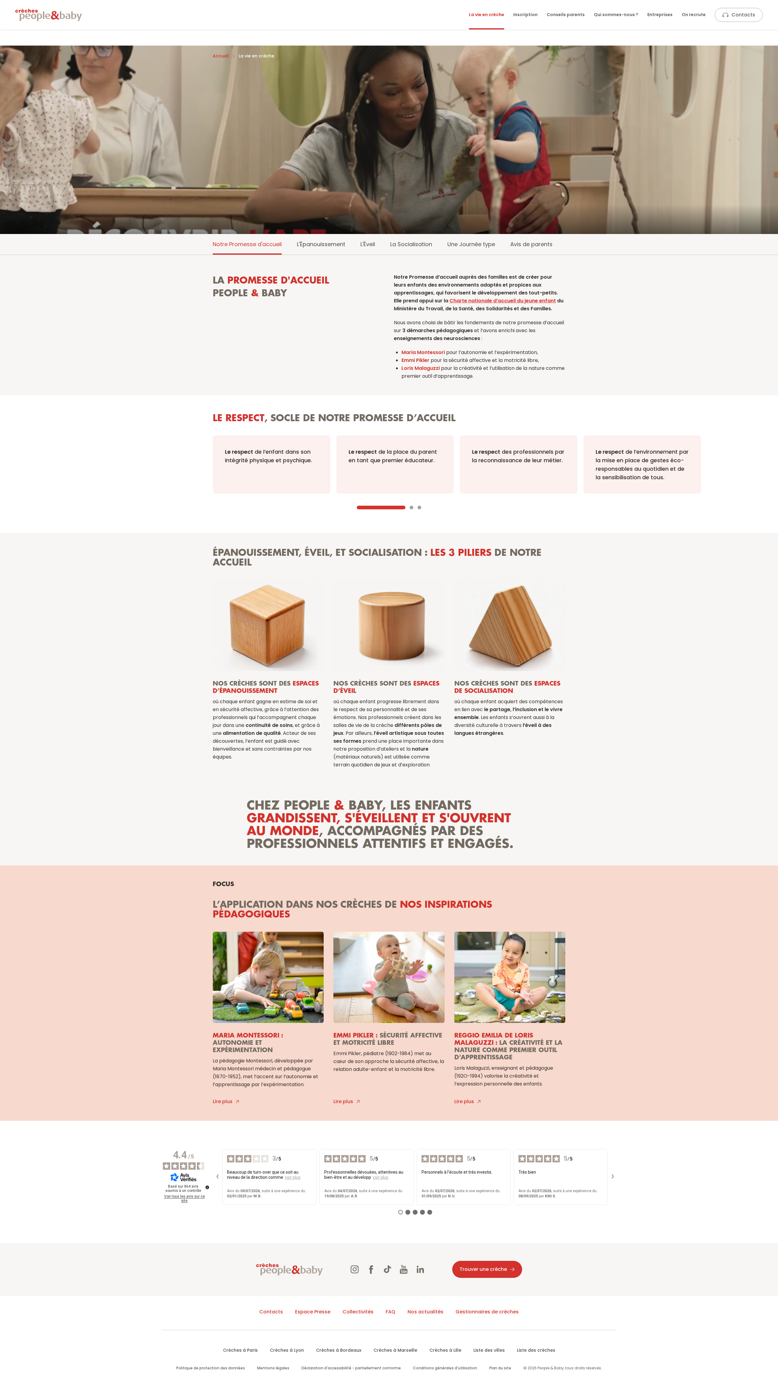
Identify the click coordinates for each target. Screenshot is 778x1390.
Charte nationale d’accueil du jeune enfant (502, 300)
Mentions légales (273, 1368)
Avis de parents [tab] (531, 244)
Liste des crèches (536, 1350)
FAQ (390, 1311)
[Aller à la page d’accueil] (48, 15)
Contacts (743, 14)
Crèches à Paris (240, 1350)
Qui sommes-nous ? (616, 15)
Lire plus (222, 1101)
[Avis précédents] (217, 1177)
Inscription (525, 15)
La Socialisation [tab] (411, 244)
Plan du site (500, 1368)
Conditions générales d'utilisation (445, 1368)
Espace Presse (312, 1311)
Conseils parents (566, 15)
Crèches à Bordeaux (338, 1350)
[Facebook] (371, 1269)
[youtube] (403, 1269)
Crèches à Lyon (287, 1350)
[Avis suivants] (612, 1177)
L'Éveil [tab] (367, 244)
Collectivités (358, 1311)
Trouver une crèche (483, 1269)
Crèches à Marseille (395, 1350)
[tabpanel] (389, 688)
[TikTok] (387, 1269)
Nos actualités (425, 1311)
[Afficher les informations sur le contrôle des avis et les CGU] (207, 1187)
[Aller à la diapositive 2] (411, 507)
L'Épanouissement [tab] (321, 244)
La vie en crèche (486, 15)
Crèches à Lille (445, 1350)
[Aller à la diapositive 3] (419, 507)
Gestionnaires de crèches (487, 1311)
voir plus (293, 1177)
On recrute (694, 15)
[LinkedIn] (420, 1269)
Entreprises (660, 15)
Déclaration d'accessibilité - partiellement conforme (351, 1368)
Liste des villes (489, 1350)
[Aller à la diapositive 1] (381, 507)
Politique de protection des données (210, 1368)
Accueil (221, 56)
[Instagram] (354, 1269)
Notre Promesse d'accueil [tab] (247, 244)
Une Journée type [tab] (471, 244)
